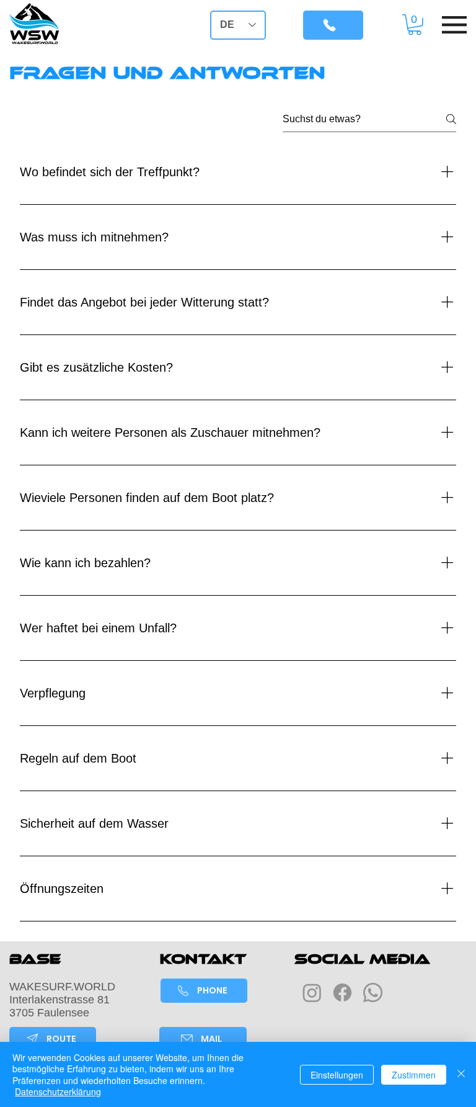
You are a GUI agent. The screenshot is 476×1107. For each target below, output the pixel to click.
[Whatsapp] (373, 992)
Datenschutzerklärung (58, 1091)
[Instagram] (312, 992)
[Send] (333, 25)
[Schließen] (461, 1074)
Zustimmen (414, 1075)
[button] (414, 24)
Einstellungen (337, 1075)
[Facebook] (342, 992)
